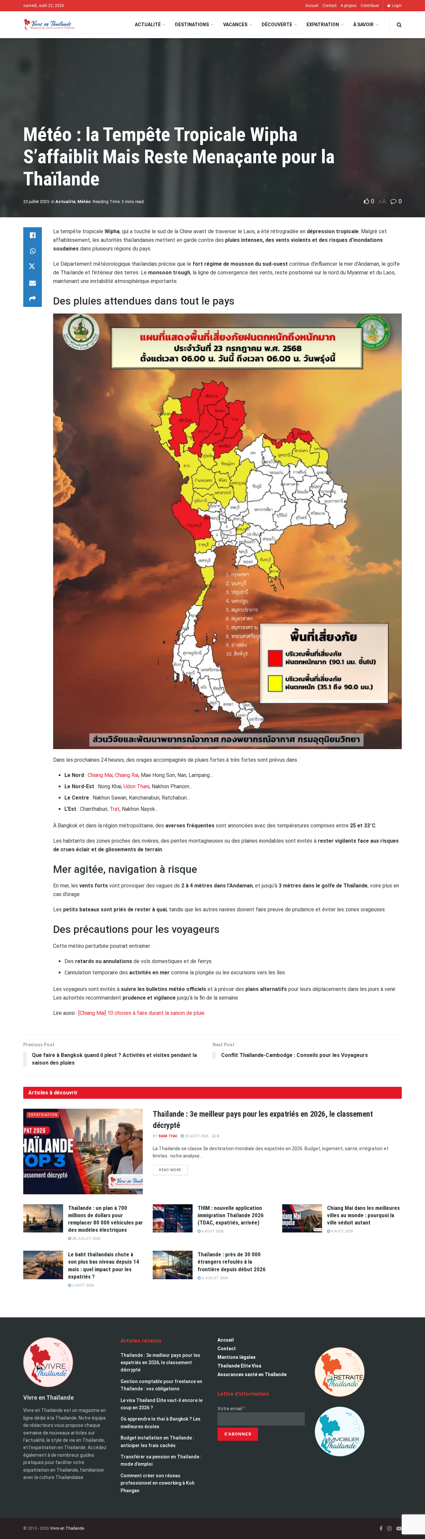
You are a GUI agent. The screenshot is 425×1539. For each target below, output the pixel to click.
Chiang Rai (126, 775)
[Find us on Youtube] (399, 1528)
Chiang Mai (100, 775)
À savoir (363, 24)
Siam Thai (167, 1136)
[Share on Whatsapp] (32, 251)
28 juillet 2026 (85, 1238)
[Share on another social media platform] (32, 299)
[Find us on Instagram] (389, 1528)
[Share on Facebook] (32, 235)
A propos (349, 5)
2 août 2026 (82, 1285)
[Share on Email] (32, 283)
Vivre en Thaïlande (67, 1528)
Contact (329, 5)
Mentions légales (236, 1357)
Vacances (235, 24)
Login (396, 5)
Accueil (311, 5)
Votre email (231, 1408)
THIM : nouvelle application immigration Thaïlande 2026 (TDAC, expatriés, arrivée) (231, 1215)
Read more (173, 1168)
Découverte (277, 24)
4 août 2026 (341, 1231)
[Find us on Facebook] (381, 1528)
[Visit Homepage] (49, 25)
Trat (115, 809)
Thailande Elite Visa (239, 1365)
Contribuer (370, 5)
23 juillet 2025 (36, 201)
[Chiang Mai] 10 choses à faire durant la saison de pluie (141, 1013)
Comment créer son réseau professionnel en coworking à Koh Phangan (158, 1483)
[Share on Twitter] (32, 267)
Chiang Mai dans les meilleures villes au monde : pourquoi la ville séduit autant (363, 1215)
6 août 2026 (212, 1231)
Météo (84, 201)
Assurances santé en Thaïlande (252, 1374)
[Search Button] (399, 24)
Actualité (148, 24)
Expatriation (322, 24)
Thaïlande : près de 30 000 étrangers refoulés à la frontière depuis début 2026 (232, 1261)
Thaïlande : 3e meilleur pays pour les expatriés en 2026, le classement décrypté (160, 1363)
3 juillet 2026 (214, 1278)
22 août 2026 (196, 1136)
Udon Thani (136, 786)
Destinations (192, 24)
